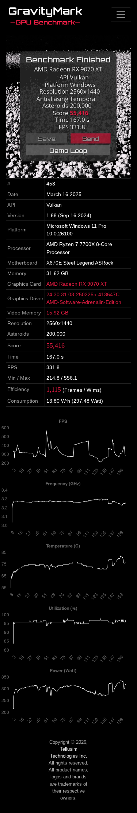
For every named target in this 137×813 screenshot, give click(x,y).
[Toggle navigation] (121, 14)
